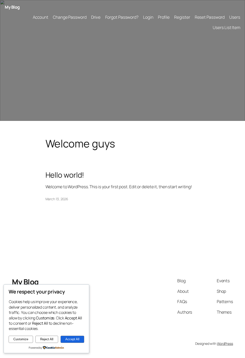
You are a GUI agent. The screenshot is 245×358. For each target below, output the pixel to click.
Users (234, 17)
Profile (164, 17)
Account (40, 17)
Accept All (72, 339)
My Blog (12, 7)
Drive (96, 17)
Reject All (46, 339)
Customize (20, 339)
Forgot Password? (122, 17)
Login (148, 17)
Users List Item (226, 27)
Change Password (70, 17)
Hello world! (64, 175)
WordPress (225, 343)
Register (182, 17)
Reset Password (210, 17)
